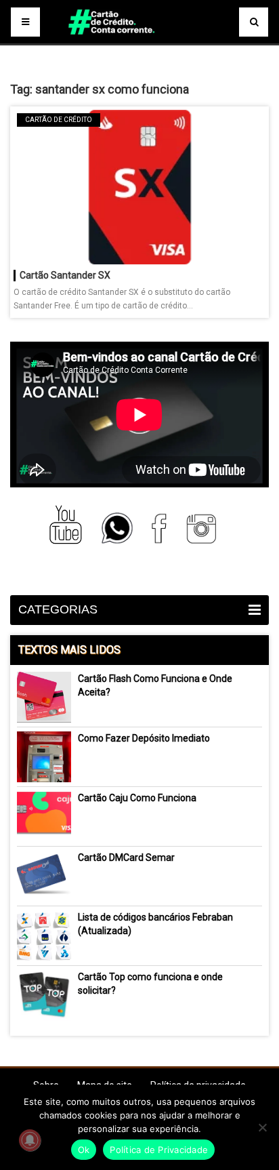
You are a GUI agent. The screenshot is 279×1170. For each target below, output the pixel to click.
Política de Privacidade (159, 1149)
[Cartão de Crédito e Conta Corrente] (139, 40)
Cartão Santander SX (65, 275)
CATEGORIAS (58, 609)
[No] (262, 1127)
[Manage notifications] (30, 1140)
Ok (84, 1149)
